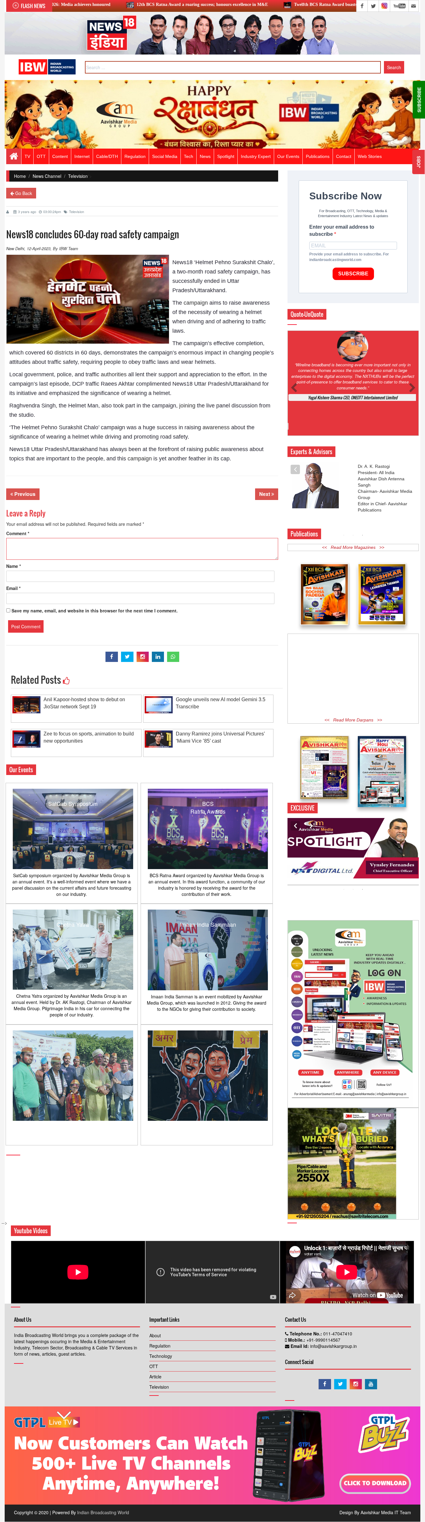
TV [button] (27, 156)
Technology (160, 1327)
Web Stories (370, 156)
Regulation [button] (135, 156)
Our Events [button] (288, 156)
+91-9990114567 (322, 1311)
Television (78, 176)
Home (20, 176)
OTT (153, 1337)
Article (155, 1348)
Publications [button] (317, 156)
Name (13, 566)
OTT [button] (41, 156)
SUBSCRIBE (353, 273)
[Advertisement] (353, 645)
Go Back (23, 193)
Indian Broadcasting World (103, 1484)
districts (63, 353)
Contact (343, 156)
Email (13, 588)
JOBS (418, 162)
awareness (216, 427)
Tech (188, 156)
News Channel (47, 176)
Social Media (164, 156)
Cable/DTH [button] (107, 156)
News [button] (205, 156)
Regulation (159, 1317)
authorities (114, 374)
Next (265, 493)
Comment (17, 533)
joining (187, 405)
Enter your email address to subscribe (341, 230)
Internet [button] (82, 156)
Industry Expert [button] (256, 156)
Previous (24, 493)
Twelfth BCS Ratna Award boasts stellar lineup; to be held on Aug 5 (260, 4)
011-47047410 (337, 1305)
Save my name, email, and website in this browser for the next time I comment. (95, 610)
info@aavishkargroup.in (333, 1317)
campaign (196, 303)
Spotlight (225, 156)
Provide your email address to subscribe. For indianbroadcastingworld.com (349, 257)
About (155, 1307)
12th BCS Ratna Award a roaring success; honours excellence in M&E (105, 4)
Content (60, 156)
